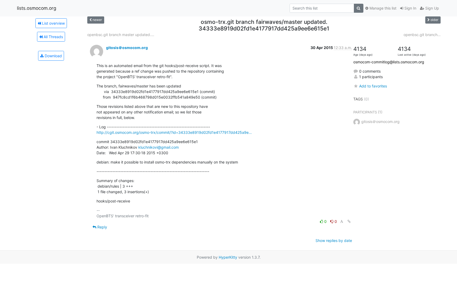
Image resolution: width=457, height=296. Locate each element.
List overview (53, 23)
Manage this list (382, 8)
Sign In (409, 8)
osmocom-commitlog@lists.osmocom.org (388, 62)
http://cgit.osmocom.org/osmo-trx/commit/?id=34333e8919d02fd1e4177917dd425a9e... (174, 132)
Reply (101, 227)
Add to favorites (373, 86)
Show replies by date (334, 240)
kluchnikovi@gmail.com (158, 147)
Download (53, 56)
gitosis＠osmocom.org (127, 47)
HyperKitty (228, 257)
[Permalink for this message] (349, 221)
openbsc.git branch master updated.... (120, 34)
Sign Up (431, 8)
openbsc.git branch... (422, 34)
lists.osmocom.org (36, 8)
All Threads (53, 36)
